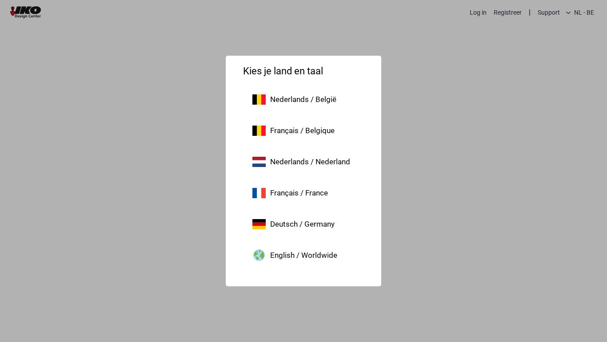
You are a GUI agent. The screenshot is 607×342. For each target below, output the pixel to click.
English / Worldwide (303, 255)
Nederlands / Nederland (310, 161)
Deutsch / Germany (302, 224)
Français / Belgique (302, 130)
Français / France (299, 192)
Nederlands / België (303, 99)
